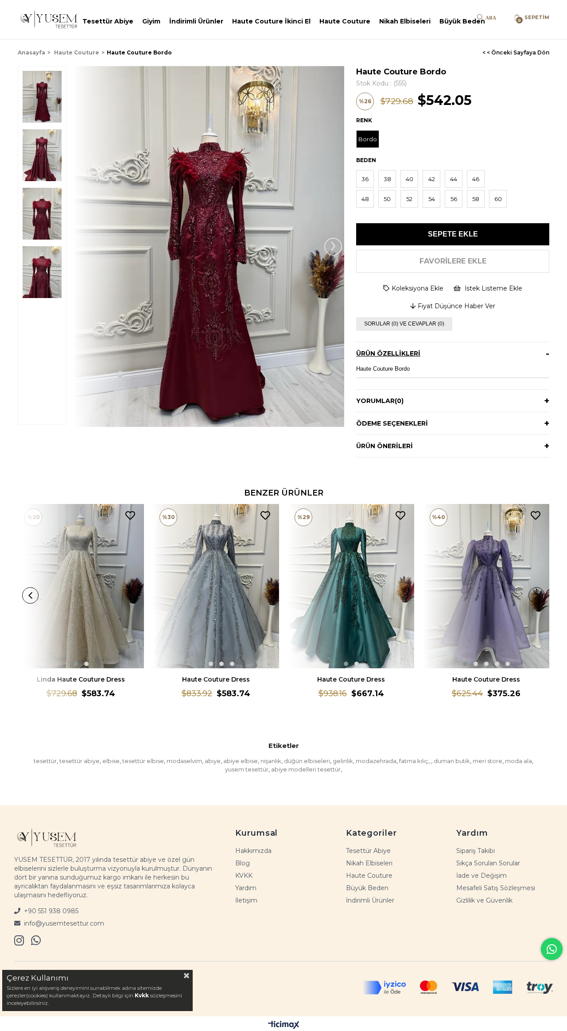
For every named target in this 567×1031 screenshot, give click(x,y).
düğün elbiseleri (307, 760)
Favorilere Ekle (130, 515)
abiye (213, 760)
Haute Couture (344, 21)
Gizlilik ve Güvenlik (484, 900)
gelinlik (343, 760)
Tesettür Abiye (107, 21)
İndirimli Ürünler (196, 21)
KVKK (243, 876)
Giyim (151, 21)
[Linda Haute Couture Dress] (81, 586)
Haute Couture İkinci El (271, 21)
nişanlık (270, 760)
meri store (487, 760)
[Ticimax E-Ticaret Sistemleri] (283, 1025)
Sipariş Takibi (475, 851)
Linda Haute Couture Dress (81, 679)
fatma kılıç (413, 760)
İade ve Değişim (481, 876)
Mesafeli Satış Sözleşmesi (495, 888)
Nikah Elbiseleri (405, 21)
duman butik (452, 760)
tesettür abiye (79, 760)
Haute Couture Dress (216, 679)
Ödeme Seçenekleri (392, 423)
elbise (111, 760)
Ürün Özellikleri (388, 353)
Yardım (245, 888)
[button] (75, 663)
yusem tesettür (246, 769)
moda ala (518, 760)
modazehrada (376, 760)
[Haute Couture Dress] (216, 586)
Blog (242, 863)
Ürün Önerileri (384, 446)
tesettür (45, 760)
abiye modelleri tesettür (306, 769)
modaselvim (184, 760)
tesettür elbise (143, 760)
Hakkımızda (253, 851)
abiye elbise (240, 760)
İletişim (246, 900)
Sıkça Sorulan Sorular (488, 863)
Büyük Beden (462, 21)
